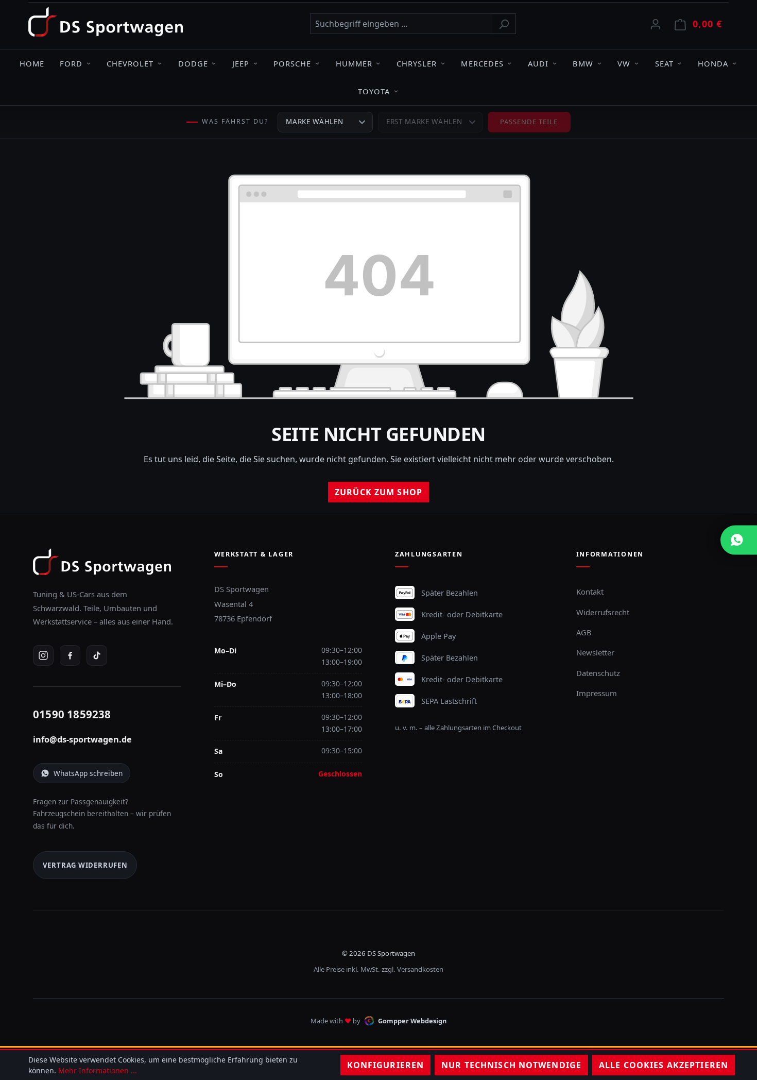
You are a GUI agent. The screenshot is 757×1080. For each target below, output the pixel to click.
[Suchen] (504, 23)
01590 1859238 (72, 714)
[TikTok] (97, 655)
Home (32, 63)
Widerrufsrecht (602, 612)
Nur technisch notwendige (511, 1065)
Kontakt (590, 591)
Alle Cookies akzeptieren (663, 1065)
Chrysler (417, 63)
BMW (583, 63)
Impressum (596, 693)
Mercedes (482, 63)
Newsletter (595, 652)
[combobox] (401, 23)
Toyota (374, 91)
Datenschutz (598, 673)
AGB (584, 632)
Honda (713, 63)
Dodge (193, 63)
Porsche (292, 63)
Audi (538, 63)
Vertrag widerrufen (85, 865)
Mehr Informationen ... (97, 1070)
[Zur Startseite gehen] (105, 22)
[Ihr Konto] (655, 23)
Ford (71, 63)
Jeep (240, 63)
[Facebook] (70, 655)
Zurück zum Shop (378, 492)
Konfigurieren (385, 1065)
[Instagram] (43, 655)
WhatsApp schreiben (88, 773)
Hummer (354, 63)
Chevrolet (130, 63)
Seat (664, 63)
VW (623, 63)
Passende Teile (529, 121)
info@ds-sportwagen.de (82, 739)
